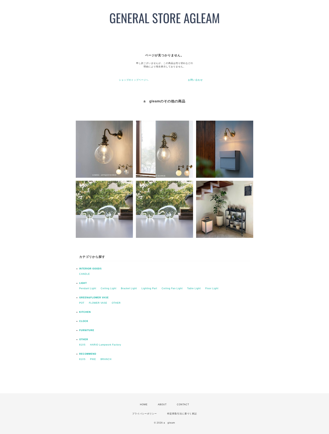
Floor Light (211, 288)
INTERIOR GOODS (90, 268)
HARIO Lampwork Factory (105, 344)
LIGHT (83, 283)
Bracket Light (129, 288)
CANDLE (84, 274)
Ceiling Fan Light (172, 288)
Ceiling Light (108, 288)
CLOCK (83, 321)
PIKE (93, 359)
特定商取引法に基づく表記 (182, 413)
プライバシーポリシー (144, 413)
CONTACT (183, 404)
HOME (144, 404)
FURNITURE (86, 330)
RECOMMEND (87, 354)
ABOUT (162, 404)
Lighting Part (149, 288)
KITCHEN (85, 312)
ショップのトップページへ (134, 80)
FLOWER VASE (98, 303)
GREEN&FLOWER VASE (94, 297)
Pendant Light (87, 288)
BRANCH (106, 359)
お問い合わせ (195, 80)
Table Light (194, 288)
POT (81, 303)
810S (82, 344)
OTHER (116, 303)
